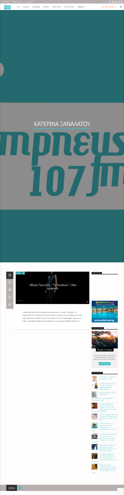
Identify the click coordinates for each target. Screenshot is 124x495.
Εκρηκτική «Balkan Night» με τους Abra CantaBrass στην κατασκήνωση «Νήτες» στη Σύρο (108, 432)
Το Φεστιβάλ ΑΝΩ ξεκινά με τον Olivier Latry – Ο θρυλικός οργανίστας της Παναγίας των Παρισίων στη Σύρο (104, 453)
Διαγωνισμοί (57, 7)
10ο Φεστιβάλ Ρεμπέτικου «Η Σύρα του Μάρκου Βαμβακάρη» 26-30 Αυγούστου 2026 (107, 402)
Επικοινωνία (29, 2)
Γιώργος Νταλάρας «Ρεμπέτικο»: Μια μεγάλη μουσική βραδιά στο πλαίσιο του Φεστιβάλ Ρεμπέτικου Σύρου (104, 484)
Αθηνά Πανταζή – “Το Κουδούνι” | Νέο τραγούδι (53, 302)
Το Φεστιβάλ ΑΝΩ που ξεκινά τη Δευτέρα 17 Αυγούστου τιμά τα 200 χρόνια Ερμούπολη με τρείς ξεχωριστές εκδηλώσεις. (104, 422)
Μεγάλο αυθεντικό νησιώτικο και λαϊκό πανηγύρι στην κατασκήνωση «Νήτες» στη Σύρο (104, 442)
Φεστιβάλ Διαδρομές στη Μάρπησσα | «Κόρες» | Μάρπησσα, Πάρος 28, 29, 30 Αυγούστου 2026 (107, 463)
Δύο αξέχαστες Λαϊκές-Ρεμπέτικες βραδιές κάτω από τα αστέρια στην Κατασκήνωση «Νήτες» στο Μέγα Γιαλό (104, 473)
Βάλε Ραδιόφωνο (110, 7)
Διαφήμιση (80, 7)
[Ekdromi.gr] (105, 327)
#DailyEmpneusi (17, 2)
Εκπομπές (26, 7)
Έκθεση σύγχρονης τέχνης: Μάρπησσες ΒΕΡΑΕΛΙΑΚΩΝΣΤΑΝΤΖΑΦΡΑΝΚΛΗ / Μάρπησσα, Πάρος (104, 412)
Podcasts (46, 7)
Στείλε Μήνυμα (69, 7)
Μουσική (18, 288)
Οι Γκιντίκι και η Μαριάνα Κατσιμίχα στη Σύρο (107, 393)
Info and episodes (104, 379)
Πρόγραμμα (36, 7)
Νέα (18, 7)
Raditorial (6, 2)
